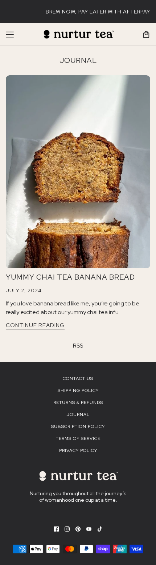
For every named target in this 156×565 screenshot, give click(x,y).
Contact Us (78, 378)
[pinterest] (78, 528)
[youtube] (88, 528)
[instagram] (67, 528)
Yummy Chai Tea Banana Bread (70, 277)
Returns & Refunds (78, 402)
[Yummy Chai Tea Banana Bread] (78, 171)
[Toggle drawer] (10, 34)
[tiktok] (99, 528)
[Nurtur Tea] (78, 34)
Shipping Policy (78, 390)
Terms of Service (78, 438)
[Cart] (146, 35)
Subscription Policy (78, 426)
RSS (78, 345)
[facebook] (56, 528)
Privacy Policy (78, 450)
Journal (78, 60)
